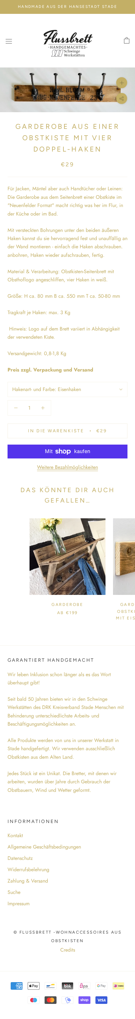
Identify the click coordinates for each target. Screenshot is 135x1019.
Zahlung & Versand (28, 880)
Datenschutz (20, 858)
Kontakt (15, 835)
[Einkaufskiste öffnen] (126, 40)
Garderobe (67, 604)
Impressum (19, 903)
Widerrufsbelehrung (28, 869)
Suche (14, 892)
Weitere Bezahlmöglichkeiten (67, 467)
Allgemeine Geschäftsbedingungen (44, 846)
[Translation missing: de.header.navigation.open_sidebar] (9, 40)
